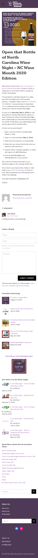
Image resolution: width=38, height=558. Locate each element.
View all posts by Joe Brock (22, 198)
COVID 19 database (18, 170)
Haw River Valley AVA (9, 459)
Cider (4, 477)
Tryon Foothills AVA (9, 465)
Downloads (6, 514)
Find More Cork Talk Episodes (19, 356)
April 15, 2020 (10, 216)
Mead (4, 480)
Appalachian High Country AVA (13, 454)
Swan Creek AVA (8, 462)
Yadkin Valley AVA (8, 471)
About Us (5, 508)
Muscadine (6, 474)
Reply (16, 216)
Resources (5, 511)
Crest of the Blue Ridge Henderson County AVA (18, 456)
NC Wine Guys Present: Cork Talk (13, 483)
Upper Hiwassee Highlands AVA (13, 468)
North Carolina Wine (9, 451)
